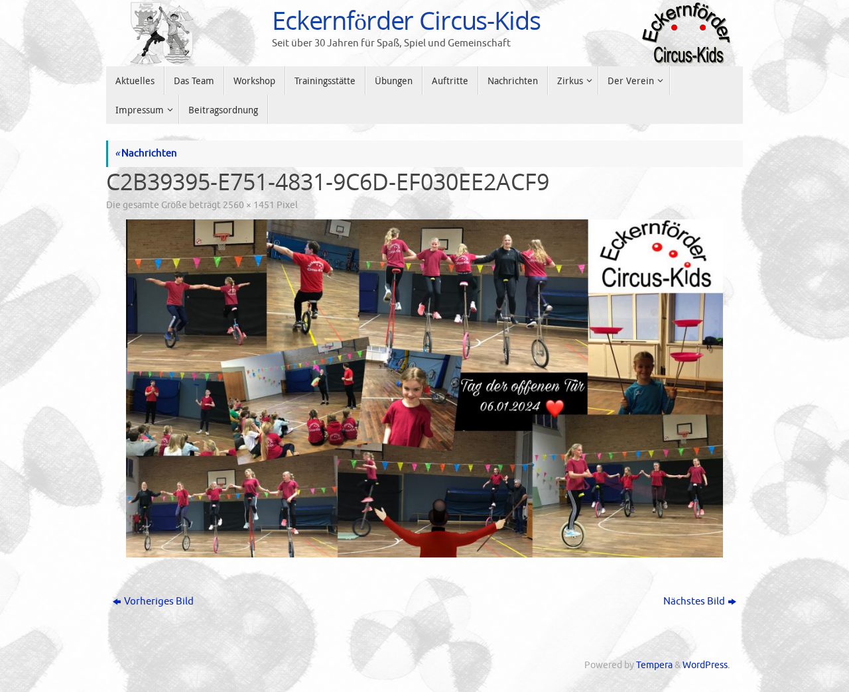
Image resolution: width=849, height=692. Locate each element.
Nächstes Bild (694, 601)
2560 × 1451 (249, 205)
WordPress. (706, 665)
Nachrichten (146, 153)
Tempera (654, 665)
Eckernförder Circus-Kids (406, 20)
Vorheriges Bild (159, 601)
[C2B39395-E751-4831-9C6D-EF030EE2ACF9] (424, 388)
